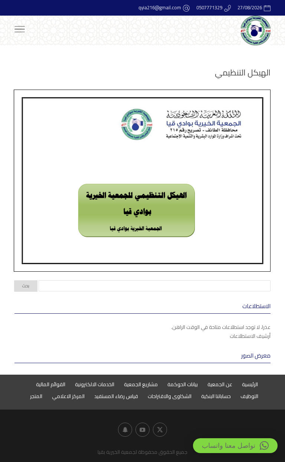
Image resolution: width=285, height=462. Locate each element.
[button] (235, 445)
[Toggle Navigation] (19, 30)
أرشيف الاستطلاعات (250, 336)
